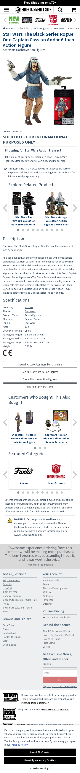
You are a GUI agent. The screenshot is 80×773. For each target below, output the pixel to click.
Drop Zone (8, 625)
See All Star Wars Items (40, 386)
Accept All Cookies (40, 752)
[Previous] (5, 20)
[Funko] (40, 20)
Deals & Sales (9, 644)
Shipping (47, 603)
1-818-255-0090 (10, 592)
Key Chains (31, 160)
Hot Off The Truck (11, 637)
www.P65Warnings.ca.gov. (28, 534)
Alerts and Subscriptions (55, 588)
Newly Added (9, 633)
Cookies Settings (40, 768)
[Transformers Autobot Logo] (53, 20)
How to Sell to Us (51, 639)
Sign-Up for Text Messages (60, 686)
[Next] (75, 20)
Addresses (47, 596)
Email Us (7, 584)
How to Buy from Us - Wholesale (59, 635)
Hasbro (29, 307)
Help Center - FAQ (11, 580)
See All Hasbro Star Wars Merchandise (40, 364)
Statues (19, 160)
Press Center (49, 642)
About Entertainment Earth (56, 631)
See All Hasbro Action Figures (40, 379)
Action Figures (53, 157)
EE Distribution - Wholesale (56, 617)
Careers (46, 646)
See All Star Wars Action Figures (40, 372)
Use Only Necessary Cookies (39, 760)
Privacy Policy (20, 744)
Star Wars (30, 311)
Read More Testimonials (40, 564)
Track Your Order (51, 580)
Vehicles (42, 160)
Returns (46, 584)
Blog (5, 640)
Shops (6, 629)
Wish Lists (47, 592)
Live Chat (7, 588)
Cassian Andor (33, 319)
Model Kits (59, 160)
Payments (48, 599)
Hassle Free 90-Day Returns (55, 709)
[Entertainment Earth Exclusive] (27, 20)
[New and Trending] (14, 20)
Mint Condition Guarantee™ (35, 702)
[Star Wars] (66, 20)
